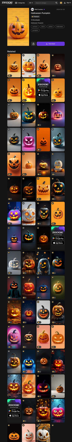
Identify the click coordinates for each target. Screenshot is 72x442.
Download (52, 44)
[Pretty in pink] (28, 139)
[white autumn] (28, 213)
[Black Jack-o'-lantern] (14, 139)
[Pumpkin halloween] (14, 386)
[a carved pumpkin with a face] (28, 238)
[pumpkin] (28, 65)
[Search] (56, 3)
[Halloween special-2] (14, 115)
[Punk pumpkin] (58, 411)
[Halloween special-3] (28, 115)
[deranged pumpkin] (58, 139)
